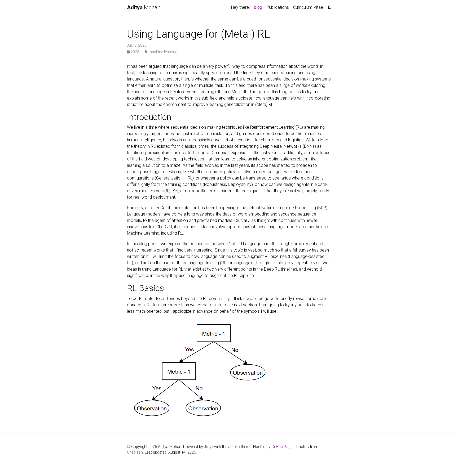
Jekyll (208, 447)
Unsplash (135, 452)
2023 (135, 52)
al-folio (234, 447)
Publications (277, 7)
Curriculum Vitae (308, 7)
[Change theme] (328, 6)
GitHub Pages (282, 447)
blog (259, 7)
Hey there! (240, 7)
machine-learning (162, 52)
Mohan (143, 7)
